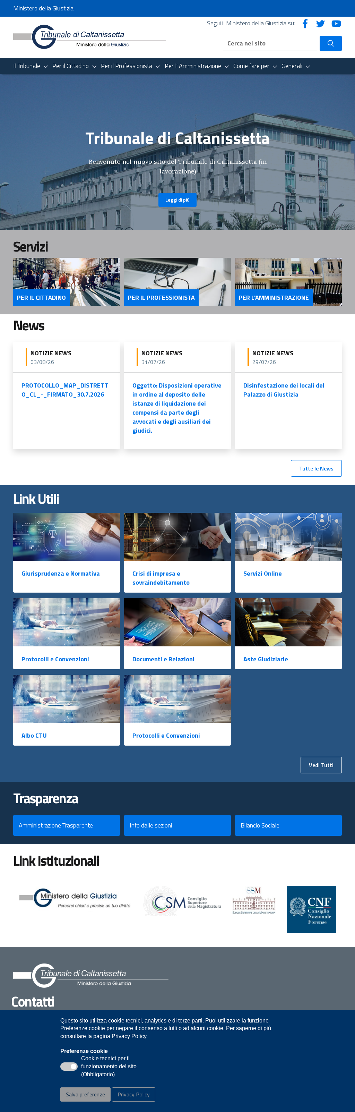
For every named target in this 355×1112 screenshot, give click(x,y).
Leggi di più (177, 199)
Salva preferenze (85, 1094)
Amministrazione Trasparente (56, 825)
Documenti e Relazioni (163, 659)
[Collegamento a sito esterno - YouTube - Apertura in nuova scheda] (336, 23)
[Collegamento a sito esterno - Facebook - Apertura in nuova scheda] (305, 23)
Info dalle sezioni (151, 825)
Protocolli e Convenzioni (55, 659)
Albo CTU (34, 735)
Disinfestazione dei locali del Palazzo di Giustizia (283, 390)
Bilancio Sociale (260, 825)
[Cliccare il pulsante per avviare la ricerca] (331, 43)
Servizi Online (262, 573)
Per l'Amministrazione (274, 297)
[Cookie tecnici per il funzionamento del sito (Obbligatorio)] (69, 1066)
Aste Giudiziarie (265, 659)
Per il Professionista (161, 297)
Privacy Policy (134, 1094)
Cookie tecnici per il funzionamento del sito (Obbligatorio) (109, 1066)
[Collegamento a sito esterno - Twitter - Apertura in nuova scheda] (320, 23)
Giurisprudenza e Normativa (60, 573)
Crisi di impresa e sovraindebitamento (161, 578)
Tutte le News (316, 468)
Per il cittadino (41, 297)
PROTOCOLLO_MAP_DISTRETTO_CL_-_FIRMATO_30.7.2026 (64, 390)
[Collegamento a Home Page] (89, 36)
